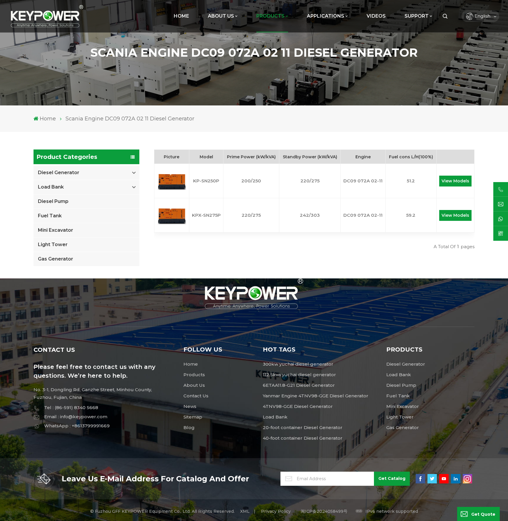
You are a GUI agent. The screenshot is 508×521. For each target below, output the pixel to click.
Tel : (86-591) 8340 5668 (71, 407)
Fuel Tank (50, 216)
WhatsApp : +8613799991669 (77, 425)
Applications (325, 16)
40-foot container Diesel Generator (302, 438)
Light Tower (53, 244)
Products (194, 374)
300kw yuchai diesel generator (298, 364)
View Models (455, 181)
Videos (376, 16)
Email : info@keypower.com (75, 416)
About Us (221, 16)
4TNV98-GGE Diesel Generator (298, 406)
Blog (189, 427)
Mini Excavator (55, 230)
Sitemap (192, 417)
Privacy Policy (276, 511)
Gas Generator (55, 259)
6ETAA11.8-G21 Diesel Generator (299, 385)
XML (245, 511)
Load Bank (51, 187)
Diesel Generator (58, 172)
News (189, 406)
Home (181, 16)
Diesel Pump (53, 201)
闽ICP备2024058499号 (324, 511)
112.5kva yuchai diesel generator (299, 374)
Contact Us (195, 396)
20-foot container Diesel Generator (302, 427)
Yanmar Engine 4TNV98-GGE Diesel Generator (315, 396)
